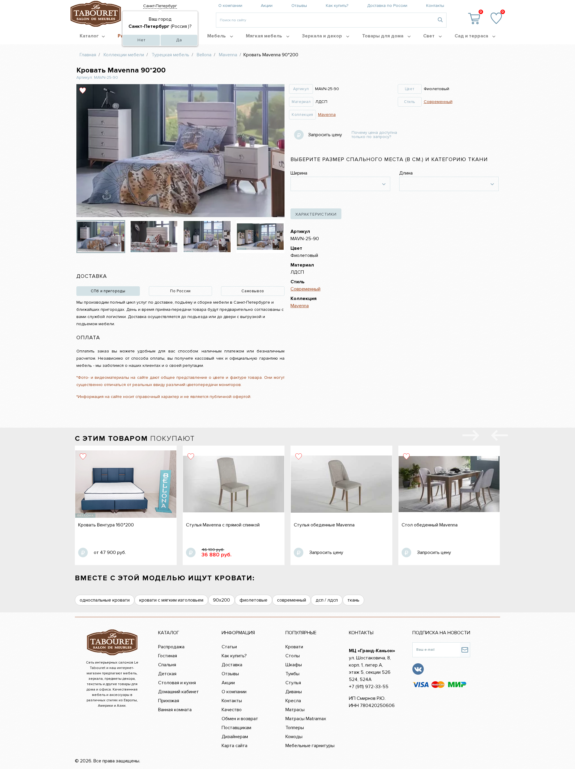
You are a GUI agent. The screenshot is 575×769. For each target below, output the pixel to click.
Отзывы (299, 5)
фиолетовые (253, 600)
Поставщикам (236, 728)
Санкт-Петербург (160, 5)
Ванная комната (175, 710)
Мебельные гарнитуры (310, 746)
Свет (429, 36)
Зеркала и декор (322, 36)
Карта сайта (234, 746)
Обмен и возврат (240, 719)
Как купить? (337, 5)
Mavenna (327, 114)
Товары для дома (383, 36)
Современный (438, 101)
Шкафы (293, 665)
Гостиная (167, 656)
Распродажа (171, 647)
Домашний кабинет (178, 692)
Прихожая (168, 701)
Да (179, 40)
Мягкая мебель (264, 36)
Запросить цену (325, 135)
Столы (292, 656)
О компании (230, 5)
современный (291, 600)
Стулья (293, 683)
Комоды (293, 737)
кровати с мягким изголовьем (171, 600)
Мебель (217, 36)
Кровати (294, 647)
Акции (267, 5)
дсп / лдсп (327, 600)
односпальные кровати (105, 600)
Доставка (232, 665)
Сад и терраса (472, 36)
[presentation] (499, 436)
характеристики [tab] (316, 214)
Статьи (229, 647)
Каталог (89, 36)
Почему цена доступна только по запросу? (374, 135)
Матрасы (295, 710)
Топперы (294, 728)
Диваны (293, 692)
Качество (232, 710)
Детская (167, 674)
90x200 (221, 600)
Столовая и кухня (177, 683)
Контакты (435, 5)
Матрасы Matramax (305, 719)
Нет (141, 40)
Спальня (167, 665)
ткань (353, 600)
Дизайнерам (235, 737)
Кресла (293, 701)
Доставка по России (387, 5)
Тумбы (292, 674)
